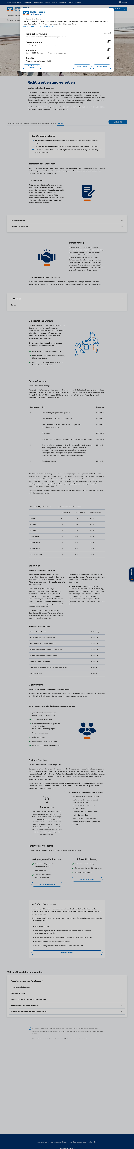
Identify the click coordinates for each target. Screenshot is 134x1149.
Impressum (47, 26)
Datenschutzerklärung (31, 26)
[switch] (109, 41)
